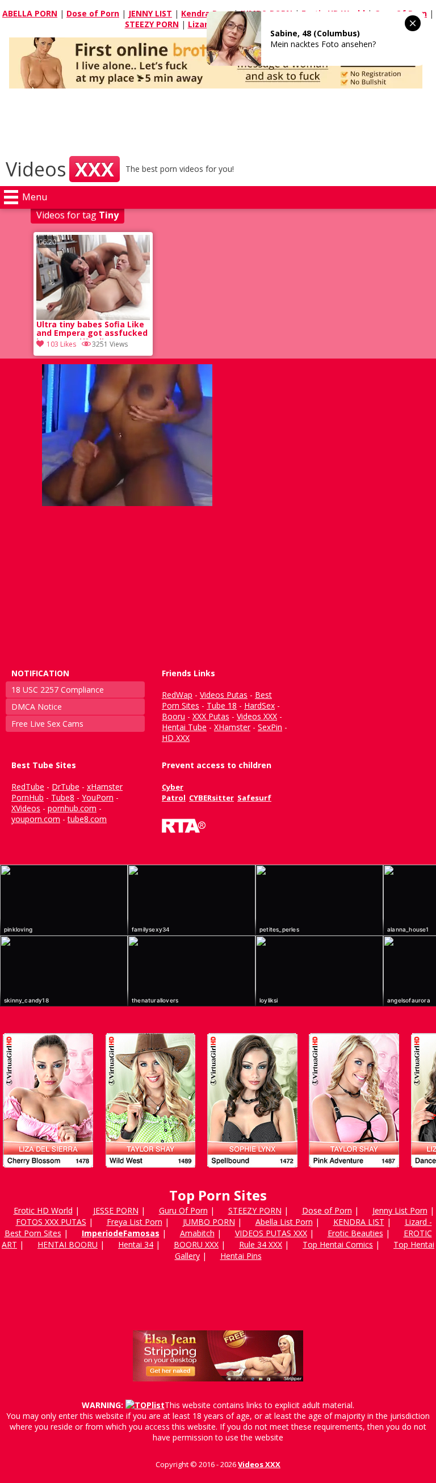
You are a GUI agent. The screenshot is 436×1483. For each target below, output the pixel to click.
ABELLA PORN (29, 13)
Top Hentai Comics (338, 1244)
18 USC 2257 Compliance (57, 689)
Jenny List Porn (399, 1210)
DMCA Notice (36, 706)
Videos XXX (259, 1464)
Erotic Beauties (355, 1233)
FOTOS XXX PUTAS (51, 1221)
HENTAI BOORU (67, 1244)
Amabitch (197, 1233)
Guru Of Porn (183, 1210)
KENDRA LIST (358, 1221)
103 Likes (61, 344)
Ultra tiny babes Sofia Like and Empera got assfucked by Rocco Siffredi (92, 329)
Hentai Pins (241, 1255)
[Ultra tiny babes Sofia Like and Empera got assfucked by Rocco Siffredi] (93, 277)
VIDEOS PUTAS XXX (271, 1233)
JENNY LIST (150, 13)
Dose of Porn (92, 13)
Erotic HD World (43, 1210)
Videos (60, 169)
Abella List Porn (284, 1221)
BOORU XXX (196, 1244)
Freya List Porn (134, 1221)
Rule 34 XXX (260, 1244)
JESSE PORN (116, 1210)
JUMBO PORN (209, 1221)
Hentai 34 (135, 1244)
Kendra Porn (206, 13)
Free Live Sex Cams (47, 723)
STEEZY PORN (152, 24)
